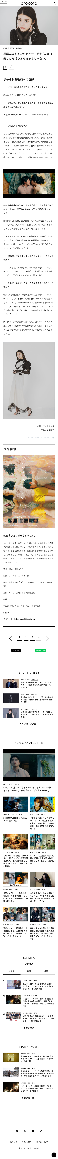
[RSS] (41, 1131)
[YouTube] (33, 1131)
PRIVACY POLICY (41, 1142)
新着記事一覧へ (29, 1098)
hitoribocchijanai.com (24, 619)
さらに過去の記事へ (29, 724)
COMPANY (26, 1142)
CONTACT (14, 1142)
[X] (25, 1131)
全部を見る (29, 1028)
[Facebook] (17, 1131)
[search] (55, 3)
